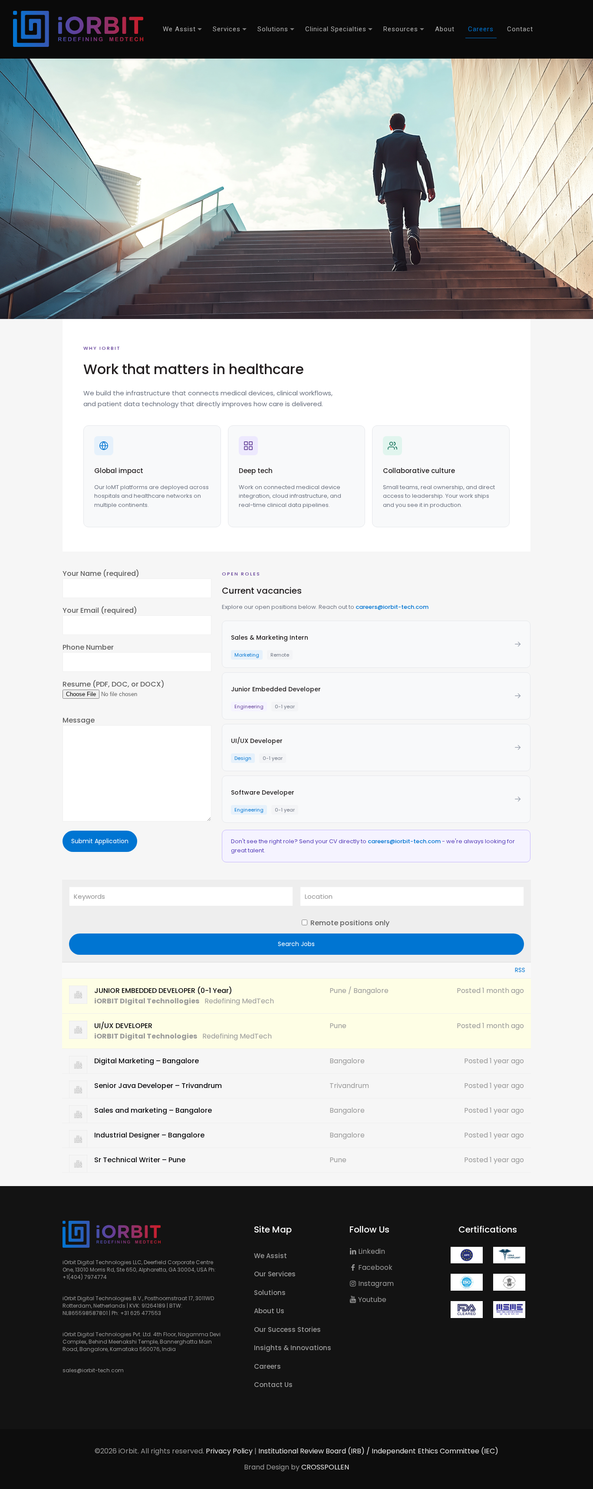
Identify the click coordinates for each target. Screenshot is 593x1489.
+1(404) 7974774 (85, 1277)
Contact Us (273, 1384)
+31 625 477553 (140, 1313)
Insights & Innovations (292, 1347)
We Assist (270, 1255)
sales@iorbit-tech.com (93, 1370)
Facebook (374, 1267)
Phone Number (88, 647)
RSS (520, 970)
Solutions (270, 1292)
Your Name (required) (101, 574)
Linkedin (370, 1251)
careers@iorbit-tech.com (392, 607)
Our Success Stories (287, 1329)
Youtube (371, 1300)
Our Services (275, 1274)
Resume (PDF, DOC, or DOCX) (114, 684)
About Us (269, 1310)
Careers (267, 1366)
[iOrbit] (78, 29)
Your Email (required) (100, 610)
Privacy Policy (229, 1451)
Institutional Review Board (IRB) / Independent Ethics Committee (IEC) (378, 1451)
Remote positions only (349, 923)
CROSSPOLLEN (325, 1467)
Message (79, 720)
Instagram (375, 1283)
